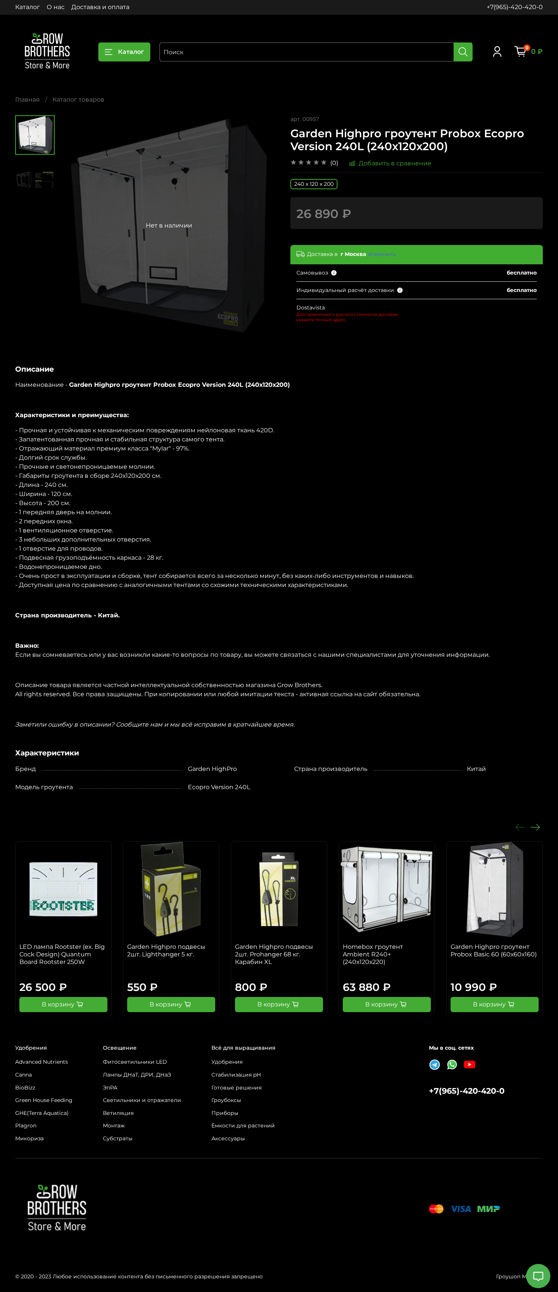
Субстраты (117, 1138)
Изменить (382, 254)
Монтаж (114, 1125)
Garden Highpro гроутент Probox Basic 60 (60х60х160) (494, 950)
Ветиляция (118, 1113)
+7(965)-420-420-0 (515, 7)
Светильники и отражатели (142, 1100)
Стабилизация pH (236, 1074)
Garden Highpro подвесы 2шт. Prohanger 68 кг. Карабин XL (274, 954)
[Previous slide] (74, 226)
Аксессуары (228, 1138)
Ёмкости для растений (243, 1125)
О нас (56, 7)
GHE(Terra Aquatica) (42, 1113)
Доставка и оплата (100, 7)
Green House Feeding (44, 1100)
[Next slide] (264, 226)
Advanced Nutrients (41, 1061)
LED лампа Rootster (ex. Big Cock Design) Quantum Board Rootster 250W (62, 954)
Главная (27, 99)
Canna (23, 1074)
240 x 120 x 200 (314, 184)
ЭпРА (110, 1087)
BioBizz (25, 1087)
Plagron (25, 1125)
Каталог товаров (78, 99)
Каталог (27, 7)
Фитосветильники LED (135, 1061)
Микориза (29, 1138)
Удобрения (227, 1061)
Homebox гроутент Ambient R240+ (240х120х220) (373, 954)
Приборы (224, 1113)
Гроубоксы (226, 1100)
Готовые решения (236, 1087)
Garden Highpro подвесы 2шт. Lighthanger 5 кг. (166, 950)
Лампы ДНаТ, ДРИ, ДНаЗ (137, 1074)
